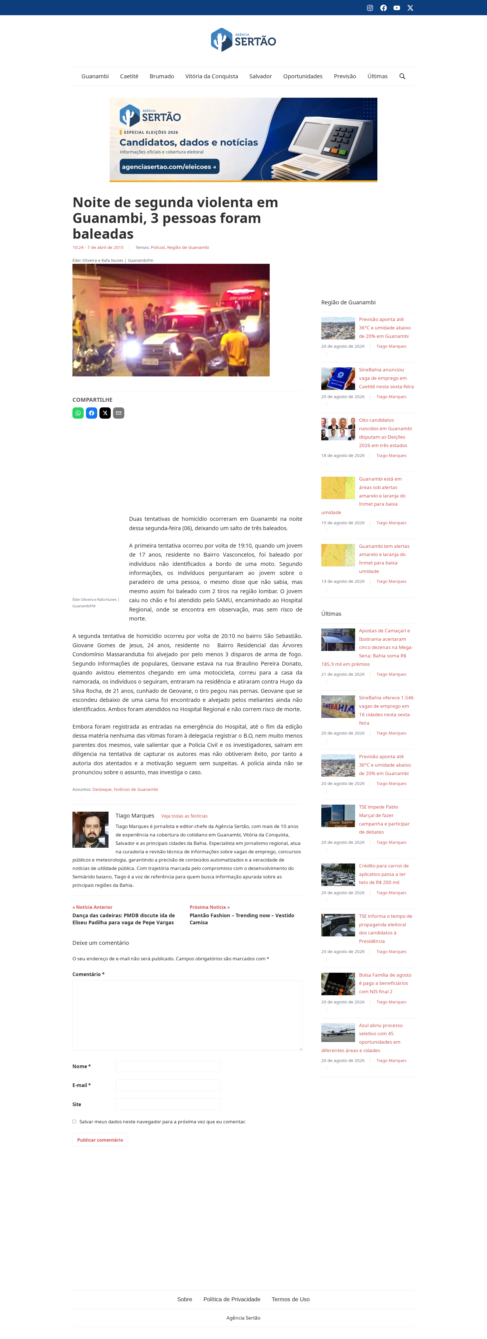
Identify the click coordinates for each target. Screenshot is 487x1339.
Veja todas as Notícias (184, 816)
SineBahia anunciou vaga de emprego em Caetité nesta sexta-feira (386, 378)
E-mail (81, 1085)
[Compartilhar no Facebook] (91, 413)
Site (76, 1104)
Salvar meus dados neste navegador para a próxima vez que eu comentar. (162, 1121)
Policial (158, 247)
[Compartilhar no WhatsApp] (78, 413)
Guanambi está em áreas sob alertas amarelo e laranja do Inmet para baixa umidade (363, 495)
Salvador (260, 76)
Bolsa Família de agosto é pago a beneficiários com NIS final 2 (385, 983)
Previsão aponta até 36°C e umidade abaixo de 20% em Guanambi (385, 327)
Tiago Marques (391, 346)
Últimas (378, 76)
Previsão (345, 76)
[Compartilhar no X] (105, 413)
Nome (81, 1066)
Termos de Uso (291, 1299)
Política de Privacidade (231, 1299)
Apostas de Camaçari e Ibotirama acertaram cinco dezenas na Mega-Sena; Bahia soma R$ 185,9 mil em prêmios (367, 647)
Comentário (88, 974)
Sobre (184, 1299)
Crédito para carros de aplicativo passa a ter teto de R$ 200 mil (384, 874)
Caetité (129, 76)
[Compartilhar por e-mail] (118, 413)
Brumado (162, 76)
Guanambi (95, 76)
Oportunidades (303, 76)
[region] (187, 464)
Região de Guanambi (188, 247)
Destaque (102, 789)
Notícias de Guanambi (136, 789)
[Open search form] (402, 76)
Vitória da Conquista (211, 76)
